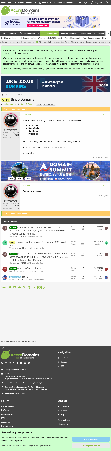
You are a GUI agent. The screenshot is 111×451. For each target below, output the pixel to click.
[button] (38, 33)
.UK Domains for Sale (28, 38)
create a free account (73, 68)
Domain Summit (7, 406)
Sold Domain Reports (9, 38)
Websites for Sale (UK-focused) (50, 38)
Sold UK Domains (69, 33)
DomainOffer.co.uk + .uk (29, 268)
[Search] (107, 2)
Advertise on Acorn (65, 2)
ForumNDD (5, 422)
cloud (11, 271)
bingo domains (49, 104)
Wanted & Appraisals (73, 38)
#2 (107, 185)
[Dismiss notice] (107, 48)
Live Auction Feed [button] (24, 2)
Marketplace (51, 33)
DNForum (5, 410)
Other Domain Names (36, 279)
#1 (107, 114)
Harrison (12, 236)
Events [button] (45, 2)
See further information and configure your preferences (26, 445)
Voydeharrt (13, 248)
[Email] (39, 288)
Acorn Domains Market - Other (94, 38)
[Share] (103, 114)
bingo (39, 104)
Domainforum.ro (7, 426)
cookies (21, 437)
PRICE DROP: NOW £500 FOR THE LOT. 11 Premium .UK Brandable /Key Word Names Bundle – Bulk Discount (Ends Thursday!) (38, 230)
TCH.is (25, 276)
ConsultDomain (7, 414)
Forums (12, 33)
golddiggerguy (10, 104)
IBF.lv (3, 418)
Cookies (7, 348)
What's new (86, 33)
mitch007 (13, 279)
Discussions (29, 33)
